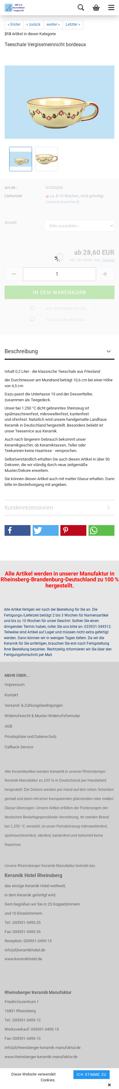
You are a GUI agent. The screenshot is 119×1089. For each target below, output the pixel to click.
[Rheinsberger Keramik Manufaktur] (12, 7)
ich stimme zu (91, 1074)
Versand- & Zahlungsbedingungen (34, 705)
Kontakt (11, 695)
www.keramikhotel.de (23, 959)
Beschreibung (21, 351)
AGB (8, 726)
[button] (18, 530)
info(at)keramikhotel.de (25, 950)
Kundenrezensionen (29, 507)
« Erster (14, 24)
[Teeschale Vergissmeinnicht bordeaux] (59, 99)
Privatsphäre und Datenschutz (30, 736)
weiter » (53, 24)
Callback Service (19, 747)
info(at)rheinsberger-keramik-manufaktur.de (43, 1047)
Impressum (14, 684)
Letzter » (73, 24)
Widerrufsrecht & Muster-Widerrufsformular (42, 715)
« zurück (33, 24)
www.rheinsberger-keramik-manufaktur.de (41, 1056)
